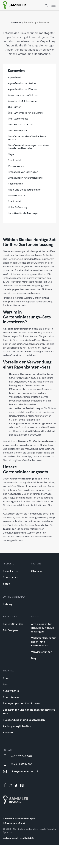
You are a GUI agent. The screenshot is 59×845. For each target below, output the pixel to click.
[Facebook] (5, 785)
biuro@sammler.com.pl (24, 771)
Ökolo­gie (36, 571)
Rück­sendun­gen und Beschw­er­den (24, 720)
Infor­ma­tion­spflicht (14, 823)
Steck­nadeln (10, 577)
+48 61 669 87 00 (21, 763)
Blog (34, 658)
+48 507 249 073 (21, 756)
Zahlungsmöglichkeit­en (17, 726)
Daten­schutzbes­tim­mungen (19, 818)
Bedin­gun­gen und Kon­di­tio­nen (21, 703)
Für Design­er (10, 630)
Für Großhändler (13, 624)
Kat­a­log (7, 604)
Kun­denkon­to (11, 690)
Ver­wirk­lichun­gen (41, 652)
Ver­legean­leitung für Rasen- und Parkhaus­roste (43, 641)
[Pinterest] (22, 785)
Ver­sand (8, 732)
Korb (5, 684)
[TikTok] (16, 785)
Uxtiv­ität (29, 838)
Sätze (6, 583)
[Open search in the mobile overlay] (46, 5)
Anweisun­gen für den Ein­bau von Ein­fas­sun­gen (43, 627)
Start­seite (16, 22)
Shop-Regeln (11, 697)
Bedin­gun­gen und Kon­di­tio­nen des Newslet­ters (29, 711)
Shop (6, 678)
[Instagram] (10, 785)
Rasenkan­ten (11, 571)
